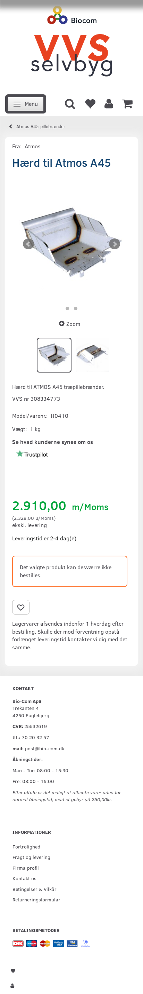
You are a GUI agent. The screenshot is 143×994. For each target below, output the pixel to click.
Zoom (73, 323)
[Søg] (70, 103)
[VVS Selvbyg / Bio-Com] (71, 45)
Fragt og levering (31, 856)
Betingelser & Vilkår (34, 888)
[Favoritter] (90, 103)
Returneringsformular (36, 899)
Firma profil (25, 867)
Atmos (33, 146)
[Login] (108, 103)
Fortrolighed (26, 846)
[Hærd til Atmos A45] (71, 244)
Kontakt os (24, 878)
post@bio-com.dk (44, 748)
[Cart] (127, 103)
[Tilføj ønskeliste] (21, 607)
